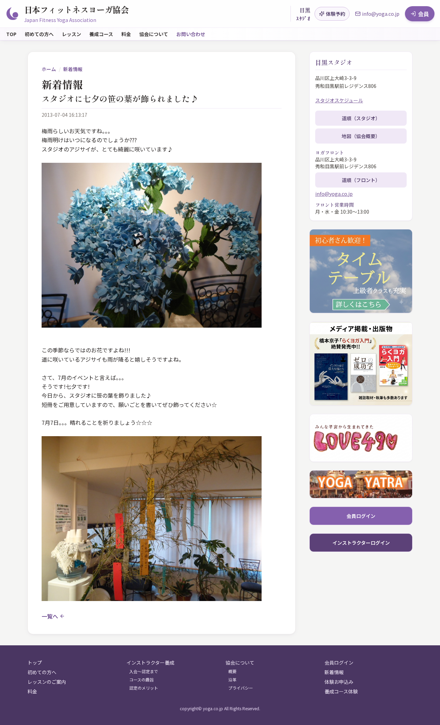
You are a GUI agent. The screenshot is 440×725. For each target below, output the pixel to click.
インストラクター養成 (150, 662)
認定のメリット (143, 688)
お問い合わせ (190, 34)
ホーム (49, 69)
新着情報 (72, 69)
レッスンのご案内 (47, 681)
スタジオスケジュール (339, 100)
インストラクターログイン (361, 542)
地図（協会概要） (361, 136)
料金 (126, 34)
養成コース (101, 34)
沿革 (232, 679)
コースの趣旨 (141, 679)
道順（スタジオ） (361, 118)
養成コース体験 (341, 691)
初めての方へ (39, 34)
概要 (232, 671)
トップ (35, 662)
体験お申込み (338, 681)
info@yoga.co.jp (334, 193)
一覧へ (50, 616)
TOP (11, 34)
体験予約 (335, 13)
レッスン (71, 34)
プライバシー (240, 688)
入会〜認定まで (143, 671)
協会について (153, 34)
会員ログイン (360, 515)
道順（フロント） (361, 180)
